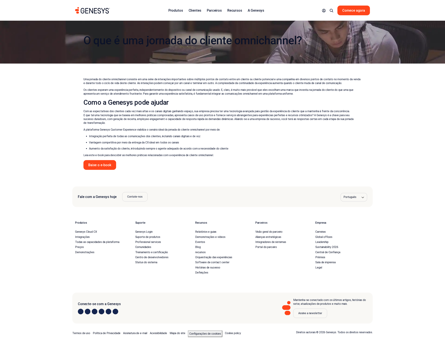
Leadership (321, 242)
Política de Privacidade (106, 333)
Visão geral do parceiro (268, 231)
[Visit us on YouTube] (108, 311)
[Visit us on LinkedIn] (80, 311)
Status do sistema (146, 262)
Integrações (82, 237)
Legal (318, 267)
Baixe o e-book (99, 165)
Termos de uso (81, 333)
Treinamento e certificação (151, 252)
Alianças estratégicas (268, 237)
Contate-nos (134, 196)
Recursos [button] (234, 10)
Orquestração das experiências (213, 257)
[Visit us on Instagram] (87, 311)
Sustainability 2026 (326, 247)
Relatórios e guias (205, 231)
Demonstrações (84, 252)
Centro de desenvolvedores (151, 257)
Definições (201, 272)
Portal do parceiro (266, 247)
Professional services (148, 242)
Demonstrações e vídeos (210, 237)
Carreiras (320, 231)
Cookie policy (233, 333)
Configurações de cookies (205, 333)
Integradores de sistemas (270, 242)
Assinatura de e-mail (135, 333)
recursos (200, 252)
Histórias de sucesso (207, 267)
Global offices (323, 237)
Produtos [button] (175, 10)
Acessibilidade (158, 333)
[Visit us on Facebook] (101, 311)
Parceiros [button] (214, 10)
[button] (324, 10)
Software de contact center (212, 262)
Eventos (200, 242)
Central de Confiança (327, 252)
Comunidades (143, 247)
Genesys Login (144, 231)
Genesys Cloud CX (86, 231)
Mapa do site (177, 333)
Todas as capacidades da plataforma (97, 242)
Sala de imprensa (325, 262)
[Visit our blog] (115, 311)
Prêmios (320, 257)
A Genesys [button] (256, 10)
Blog (198, 247)
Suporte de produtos (147, 237)
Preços (79, 247)
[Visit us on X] (94, 311)
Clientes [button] (195, 10)
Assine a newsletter (310, 313)
